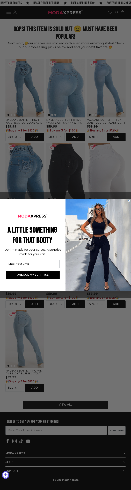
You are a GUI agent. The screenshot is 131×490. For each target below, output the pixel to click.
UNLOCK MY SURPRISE (33, 274)
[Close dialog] (129, 201)
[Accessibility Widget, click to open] (5, 475)
